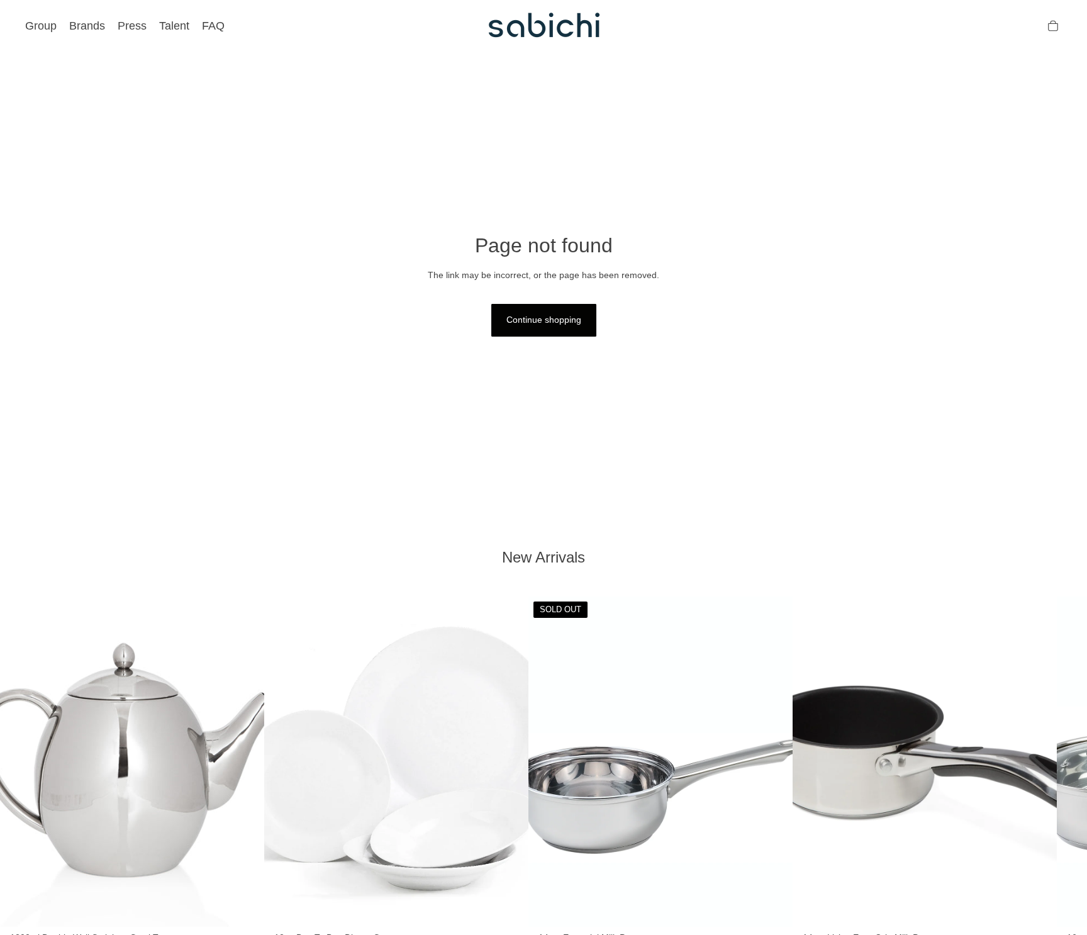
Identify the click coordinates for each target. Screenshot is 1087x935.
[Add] (244, 907)
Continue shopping (543, 320)
